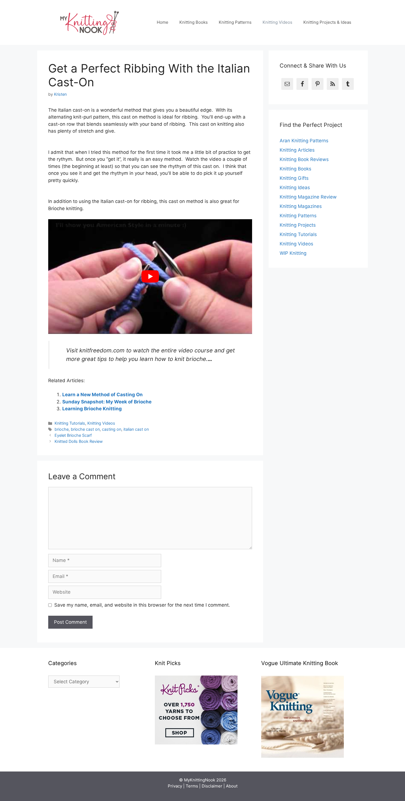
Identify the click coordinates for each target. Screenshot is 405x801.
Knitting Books (193, 22)
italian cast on (136, 429)
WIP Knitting (293, 253)
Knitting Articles (297, 150)
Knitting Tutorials (70, 423)
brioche (62, 429)
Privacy (175, 786)
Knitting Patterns (235, 22)
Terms (192, 786)
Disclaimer (212, 786)
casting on (111, 429)
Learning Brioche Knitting (92, 408)
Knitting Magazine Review (308, 197)
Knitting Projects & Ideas (327, 22)
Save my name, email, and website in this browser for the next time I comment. (142, 605)
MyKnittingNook (199, 780)
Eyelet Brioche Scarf (73, 435)
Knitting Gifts (294, 178)
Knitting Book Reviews (304, 159)
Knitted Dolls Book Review (79, 441)
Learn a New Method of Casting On (102, 394)
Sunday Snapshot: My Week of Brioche (107, 401)
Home (162, 22)
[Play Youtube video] (150, 276)
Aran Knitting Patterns (304, 140)
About (231, 786)
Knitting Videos (277, 22)
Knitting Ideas (295, 187)
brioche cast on (85, 429)
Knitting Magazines (301, 206)
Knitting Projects (298, 225)
